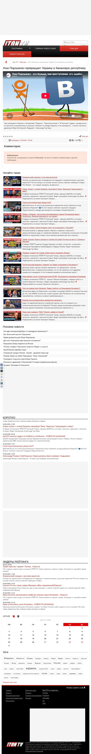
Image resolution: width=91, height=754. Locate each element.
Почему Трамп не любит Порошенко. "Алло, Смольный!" (25, 356)
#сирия (6, 663)
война (80, 663)
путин (44, 673)
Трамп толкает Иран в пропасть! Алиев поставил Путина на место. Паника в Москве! (53, 240)
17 (9, 638)
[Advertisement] (46, 17)
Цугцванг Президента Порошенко (16, 365)
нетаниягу (17, 674)
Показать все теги (10, 682)
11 (21, 635)
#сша (14, 663)
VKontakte (46, 698)
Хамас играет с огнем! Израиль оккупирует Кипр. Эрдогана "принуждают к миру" (52, 190)
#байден (38, 658)
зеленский (19, 669)
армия (65, 663)
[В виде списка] (18, 616)
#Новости (20, 658)
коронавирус (75, 669)
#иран (60, 658)
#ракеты (75, 658)
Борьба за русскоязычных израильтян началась (42, 300)
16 (82, 635)
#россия (84, 658)
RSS (44, 703)
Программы (17, 48)
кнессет (66, 669)
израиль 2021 (43, 669)
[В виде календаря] (14, 616)
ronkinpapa (15, 140)
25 (21, 642)
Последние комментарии (14, 698)
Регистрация (10, 701)
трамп (64, 674)
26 (33, 642)
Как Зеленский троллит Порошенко (17, 334)
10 (9, 635)
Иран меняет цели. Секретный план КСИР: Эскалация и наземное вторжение (54, 276)
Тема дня (74, 48)
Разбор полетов (17, 54)
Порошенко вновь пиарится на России (18, 343)
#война (46, 658)
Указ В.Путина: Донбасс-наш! (14, 349)
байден (72, 663)
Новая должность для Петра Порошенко (19, 337)
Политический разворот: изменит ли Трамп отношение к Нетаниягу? (50, 265)
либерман (7, 674)
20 (45, 638)
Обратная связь (30, 690)
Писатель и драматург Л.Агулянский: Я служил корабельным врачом (30, 362)
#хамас (29, 663)
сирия (52, 674)
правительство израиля (31, 674)
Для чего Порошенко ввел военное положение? (22, 340)
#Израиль (9, 658)
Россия (57, 662)
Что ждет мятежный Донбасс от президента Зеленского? (25, 331)
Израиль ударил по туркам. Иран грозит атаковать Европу (46, 253)
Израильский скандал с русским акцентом (39, 177)
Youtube (45, 693)
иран (52, 669)
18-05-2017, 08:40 (26, 140)
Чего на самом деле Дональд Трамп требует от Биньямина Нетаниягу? (51, 288)
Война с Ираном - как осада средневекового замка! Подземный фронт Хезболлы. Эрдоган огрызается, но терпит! (51, 215)
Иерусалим (47, 663)
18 (21, 638)
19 (33, 638)
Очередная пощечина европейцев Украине (20, 359)
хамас (80, 674)
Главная (8, 690)
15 (70, 635)
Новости (8, 693)
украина (72, 673)
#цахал (38, 663)
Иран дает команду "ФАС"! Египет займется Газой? (43, 312)
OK (44, 701)
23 (82, 638)
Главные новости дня (45, 48)
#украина (21, 663)
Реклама (28, 698)
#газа (53, 658)
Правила (28, 693)
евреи (12, 669)
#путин (67, 658)
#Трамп (30, 658)
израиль (31, 668)
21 (57, 638)
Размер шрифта (72, 687)
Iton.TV (15, 744)
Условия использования (33, 696)
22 (70, 638)
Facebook (46, 695)
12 (33, 635)
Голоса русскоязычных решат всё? (36, 202)
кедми (59, 669)
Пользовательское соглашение (34, 751)
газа (5, 669)
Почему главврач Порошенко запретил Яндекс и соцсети (25, 346)
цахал (6, 678)
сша (58, 673)
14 (57, 635)
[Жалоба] (70, 140)
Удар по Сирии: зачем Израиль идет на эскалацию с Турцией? (47, 228)
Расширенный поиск (13, 696)
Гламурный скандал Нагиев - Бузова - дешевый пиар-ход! (25, 353)
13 (45, 635)
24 (9, 642)
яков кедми (14, 678)
